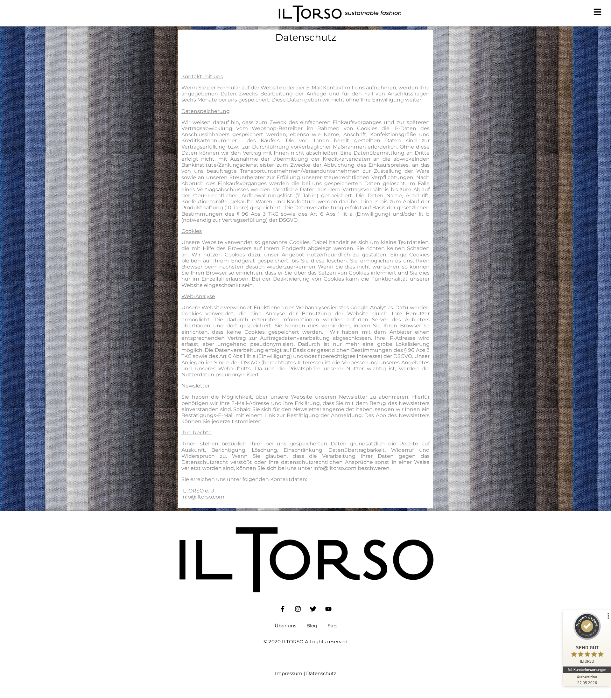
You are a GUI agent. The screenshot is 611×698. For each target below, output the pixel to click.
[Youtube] (328, 608)
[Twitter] (313, 608)
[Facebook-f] (282, 608)
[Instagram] (297, 608)
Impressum (288, 673)
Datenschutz (321, 673)
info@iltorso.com (334, 468)
